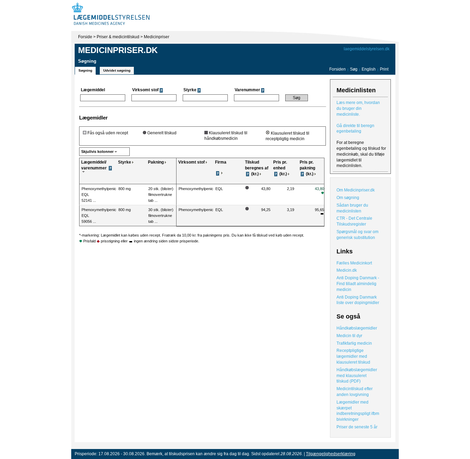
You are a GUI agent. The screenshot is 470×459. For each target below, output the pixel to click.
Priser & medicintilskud (118, 36)
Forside (85, 36)
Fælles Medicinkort (354, 263)
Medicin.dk (347, 270)
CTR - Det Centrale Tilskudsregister (354, 221)
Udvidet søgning (116, 70)
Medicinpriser (156, 36)
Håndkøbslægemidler (357, 328)
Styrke (124, 162)
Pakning (156, 162)
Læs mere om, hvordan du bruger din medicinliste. (358, 108)
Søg (353, 69)
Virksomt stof (191, 162)
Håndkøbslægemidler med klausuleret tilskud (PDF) (357, 375)
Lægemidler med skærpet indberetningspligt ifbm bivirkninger (358, 411)
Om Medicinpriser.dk (356, 190)
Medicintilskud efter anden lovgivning (355, 391)
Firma (220, 162)
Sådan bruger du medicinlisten (352, 208)
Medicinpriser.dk (118, 50)
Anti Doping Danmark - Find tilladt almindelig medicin (358, 283)
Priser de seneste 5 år (357, 427)
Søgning (85, 70)
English (369, 69)
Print (384, 69)
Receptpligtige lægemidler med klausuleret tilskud (353, 356)
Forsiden (337, 69)
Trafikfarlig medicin (354, 343)
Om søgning (348, 197)
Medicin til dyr (349, 335)
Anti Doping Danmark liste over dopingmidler (358, 300)
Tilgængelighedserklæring (330, 453)
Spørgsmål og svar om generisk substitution (357, 234)
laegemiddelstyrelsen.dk (366, 48)
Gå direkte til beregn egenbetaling (355, 128)
